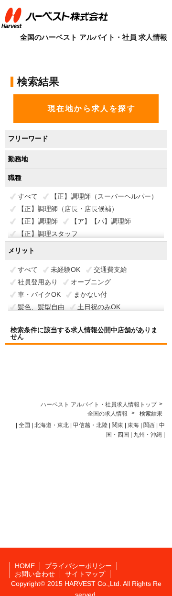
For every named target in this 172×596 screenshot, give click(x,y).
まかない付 (90, 294)
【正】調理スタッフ (48, 233)
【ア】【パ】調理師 (101, 221)
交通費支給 (110, 269)
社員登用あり (38, 282)
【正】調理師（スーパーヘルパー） (104, 196)
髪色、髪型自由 (41, 307)
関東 (117, 425)
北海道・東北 (51, 425)
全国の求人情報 (108, 413)
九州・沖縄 (147, 434)
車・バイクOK (39, 294)
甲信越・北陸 (90, 425)
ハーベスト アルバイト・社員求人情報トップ (99, 404)
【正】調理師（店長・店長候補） (68, 209)
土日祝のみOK (98, 307)
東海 (133, 425)
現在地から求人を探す (92, 108)
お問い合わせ (35, 574)
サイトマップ (85, 574)
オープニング (91, 282)
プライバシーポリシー (78, 566)
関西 (149, 425)
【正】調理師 (38, 221)
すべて (28, 196)
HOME (25, 566)
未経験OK (65, 269)
